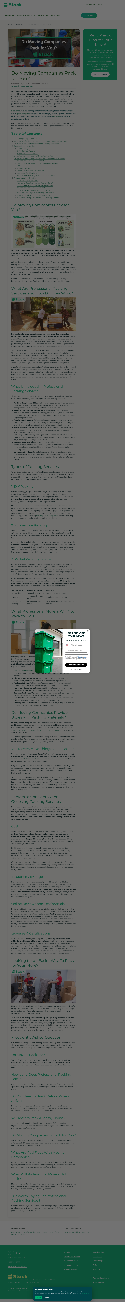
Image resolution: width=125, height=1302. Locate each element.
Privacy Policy (85, 1293)
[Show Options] (85, 651)
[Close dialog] (88, 631)
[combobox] (67, 645)
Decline (47, 1297)
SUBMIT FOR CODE (76, 665)
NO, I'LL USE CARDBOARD (76, 669)
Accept (39, 1297)
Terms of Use (80, 656)
